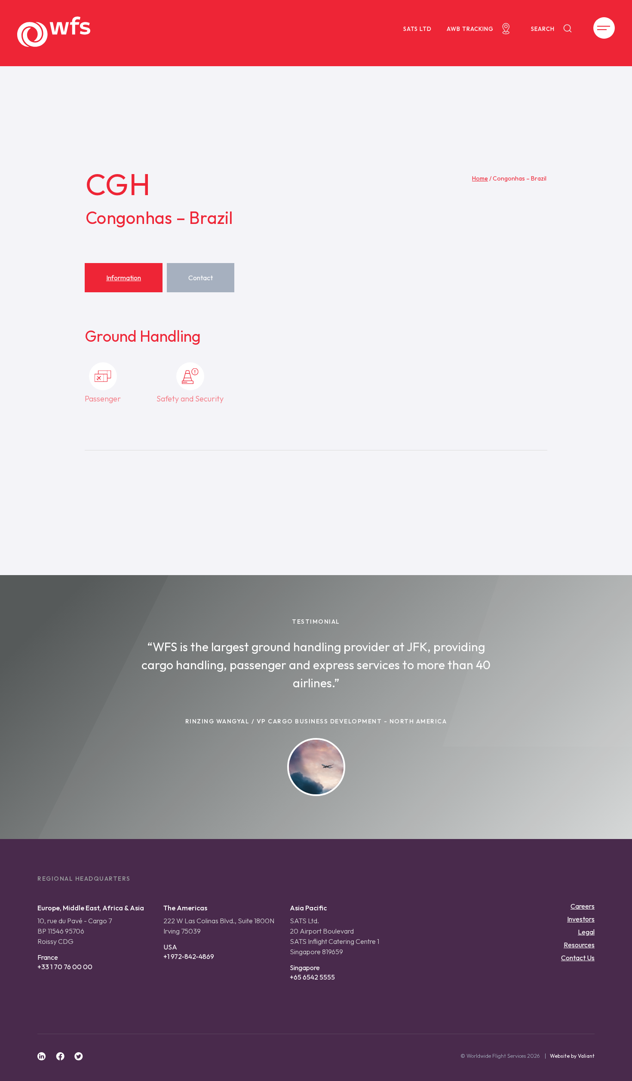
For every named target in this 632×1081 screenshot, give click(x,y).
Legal (586, 932)
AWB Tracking (470, 28)
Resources (579, 944)
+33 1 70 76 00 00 (64, 966)
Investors (581, 919)
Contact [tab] (200, 277)
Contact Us (578, 957)
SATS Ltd (417, 28)
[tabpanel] (316, 390)
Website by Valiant (572, 1056)
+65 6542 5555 (312, 977)
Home (480, 178)
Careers (583, 906)
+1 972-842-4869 (188, 956)
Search (543, 28)
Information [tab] (123, 277)
